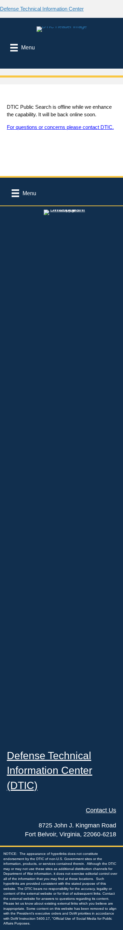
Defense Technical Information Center (42, 9)
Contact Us (101, 810)
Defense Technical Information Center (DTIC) (49, 770)
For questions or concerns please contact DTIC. (60, 127)
